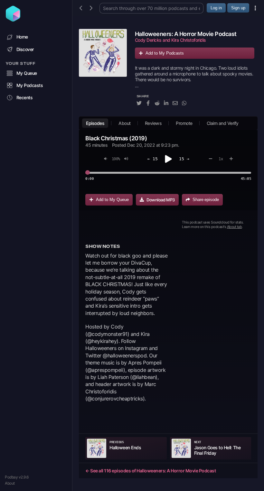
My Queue (26, 73)
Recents (24, 97)
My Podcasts (29, 85)
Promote (184, 123)
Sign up (238, 7)
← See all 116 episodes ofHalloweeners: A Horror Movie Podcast (150, 470)
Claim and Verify (223, 123)
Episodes (95, 123)
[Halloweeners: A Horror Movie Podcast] (103, 71)
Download (160, 199)
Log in (216, 7)
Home (22, 36)
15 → (184, 158)
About (10, 483)
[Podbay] (13, 19)
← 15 (152, 158)
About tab (234, 226)
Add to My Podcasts (165, 53)
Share (206, 199)
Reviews (153, 123)
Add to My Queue (112, 199)
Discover (25, 49)
